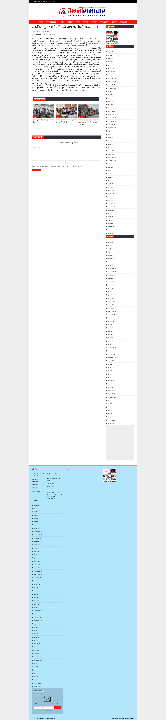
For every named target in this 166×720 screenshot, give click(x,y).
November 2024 (112, 121)
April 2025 (110, 105)
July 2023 (110, 174)
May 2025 (110, 101)
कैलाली (35, 117)
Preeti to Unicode (53, 1)
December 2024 (112, 118)
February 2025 (111, 111)
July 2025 (110, 95)
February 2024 (111, 151)
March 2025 (111, 108)
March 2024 (111, 147)
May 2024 (110, 141)
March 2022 (111, 227)
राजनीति (70, 22)
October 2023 (111, 164)
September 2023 (112, 167)
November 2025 (112, 82)
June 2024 (110, 138)
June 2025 (110, 98)
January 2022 (111, 233)
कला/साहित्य (104, 22)
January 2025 (111, 115)
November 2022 (112, 200)
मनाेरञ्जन (94, 22)
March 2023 (111, 187)
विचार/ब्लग (123, 22)
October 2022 (111, 204)
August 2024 (111, 131)
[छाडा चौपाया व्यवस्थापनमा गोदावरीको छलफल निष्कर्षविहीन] (66, 111)
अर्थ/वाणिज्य (81, 117)
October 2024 (111, 124)
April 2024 (110, 144)
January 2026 (111, 75)
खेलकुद (114, 22)
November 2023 (112, 161)
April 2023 (110, 184)
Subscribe (57, 708)
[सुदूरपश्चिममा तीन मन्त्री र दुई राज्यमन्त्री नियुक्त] (43, 111)
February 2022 (111, 230)
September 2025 (112, 88)
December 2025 (112, 78)
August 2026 (111, 52)
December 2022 (112, 197)
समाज (78, 22)
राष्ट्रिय (62, 22)
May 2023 (110, 180)
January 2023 (111, 194)
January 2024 (111, 154)
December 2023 (112, 157)
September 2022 (112, 207)
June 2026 (110, 58)
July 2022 (110, 213)
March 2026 (111, 68)
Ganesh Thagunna (129, 718)
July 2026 (110, 55)
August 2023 (111, 171)
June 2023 (110, 177)
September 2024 (112, 128)
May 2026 (110, 62)
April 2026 (110, 65)
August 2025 (111, 91)
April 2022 (110, 223)
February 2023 (111, 190)
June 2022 (110, 217)
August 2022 (111, 210)
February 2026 (111, 72)
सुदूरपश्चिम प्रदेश (51, 22)
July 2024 (110, 134)
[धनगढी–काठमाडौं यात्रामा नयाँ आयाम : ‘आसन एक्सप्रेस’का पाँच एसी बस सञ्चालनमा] (88, 111)
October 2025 (111, 85)
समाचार (85, 22)
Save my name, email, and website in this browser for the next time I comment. (58, 166)
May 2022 (110, 220)
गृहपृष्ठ (41, 22)
